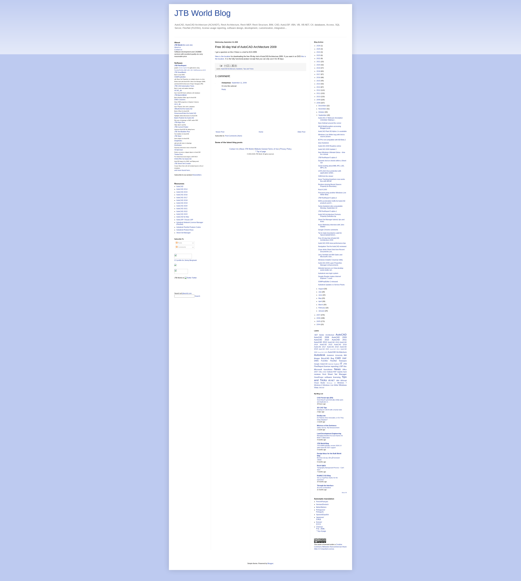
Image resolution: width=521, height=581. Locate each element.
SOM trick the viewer (325, 176)
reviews (317, 374)
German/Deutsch (322, 504)
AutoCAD (179, 186)
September (322, 115)
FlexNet (176, 70)
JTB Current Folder (181, 127)
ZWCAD (321, 387)
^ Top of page (260, 152)
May (320, 298)
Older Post (301, 132)
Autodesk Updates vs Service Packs (331, 285)
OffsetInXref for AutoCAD (183, 109)
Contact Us (233, 149)
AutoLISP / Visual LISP (184, 220)
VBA (337, 380)
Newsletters (197, 175)
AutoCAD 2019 (182, 203)
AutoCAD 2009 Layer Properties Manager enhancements (330, 264)
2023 (319, 55)
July (320, 292)
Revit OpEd (321, 466)
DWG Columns (179, 100)
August (321, 289)
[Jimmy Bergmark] (175, 265)
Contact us (178, 50)
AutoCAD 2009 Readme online (329, 146)
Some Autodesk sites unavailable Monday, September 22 (330, 207)
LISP (341, 366)
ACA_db (177, 104)
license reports (183, 68)
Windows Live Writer (330, 385)
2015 (319, 81)
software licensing (333, 377)
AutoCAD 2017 (182, 198)
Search (197, 296)
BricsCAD (325, 358)
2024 (319, 52)
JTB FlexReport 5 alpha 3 (327, 158)
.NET (316, 335)
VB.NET (331, 380)
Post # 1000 (322, 190)
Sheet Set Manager (183, 233)
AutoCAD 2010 (321, 340)
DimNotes (178, 145)
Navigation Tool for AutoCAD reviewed (332, 246)
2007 (319, 315)
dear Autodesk (323, 143)
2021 (319, 62)
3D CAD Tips (322, 408)
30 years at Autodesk (324, 487)
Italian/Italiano (321, 507)
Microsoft (318, 369)
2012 (319, 90)
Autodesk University (334, 355)
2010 (319, 97)
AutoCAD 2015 (182, 192)
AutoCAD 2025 (323, 352)
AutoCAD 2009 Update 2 (327, 149)
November (322, 109)
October (321, 112)
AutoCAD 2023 (182, 214)
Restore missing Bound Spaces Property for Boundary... (329, 185)
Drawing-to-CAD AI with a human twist (329, 410)
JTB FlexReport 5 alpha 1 (327, 211)
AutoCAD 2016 (182, 195)
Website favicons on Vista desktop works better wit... (330, 269)
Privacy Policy (286, 149)
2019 (319, 68)
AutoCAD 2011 (339, 340)
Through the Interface (325, 486)
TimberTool (178, 154)
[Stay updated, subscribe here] (175, 285)
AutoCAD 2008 (321, 337)
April (320, 301)
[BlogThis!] (228, 65)
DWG (316, 361)
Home (261, 132)
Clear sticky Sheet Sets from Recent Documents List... (331, 250)
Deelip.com (321, 416)
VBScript (343, 380)
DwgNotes (178, 141)
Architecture (329, 335)
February (321, 308)
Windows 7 (342, 383)
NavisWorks (328, 370)
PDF (334, 372)
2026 (319, 46)
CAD (338, 358)
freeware (343, 361)
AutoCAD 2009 (339, 337)
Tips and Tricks (248, 69)
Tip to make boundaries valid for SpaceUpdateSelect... (330, 234)
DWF (344, 358)
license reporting (331, 366)
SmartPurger (318, 377)
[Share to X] (230, 65)
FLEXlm (181, 70)
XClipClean (178, 150)
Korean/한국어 (319, 523)
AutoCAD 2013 (333, 342)
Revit (324, 374)
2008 (319, 103)
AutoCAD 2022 (182, 211)
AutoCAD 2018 (182, 200)
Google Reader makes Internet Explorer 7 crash (329, 277)
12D (191, 70)
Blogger (317, 358)
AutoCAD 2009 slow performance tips (332, 243)
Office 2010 (322, 372)
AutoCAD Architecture (228, 69)
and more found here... (182, 170)
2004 (319, 324)
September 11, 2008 (239, 83)
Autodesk (239, 69)
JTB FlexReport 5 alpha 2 (327, 198)
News (337, 369)
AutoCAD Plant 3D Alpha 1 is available (332, 131)
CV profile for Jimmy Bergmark (185, 260)
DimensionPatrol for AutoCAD (185, 113)
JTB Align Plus (179, 122)
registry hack (342, 372)
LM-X (204, 70)
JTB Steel (177, 136)
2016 (319, 77)
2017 (319, 74)
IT (341, 363)
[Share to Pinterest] (235, 65)
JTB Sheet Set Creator (182, 163)
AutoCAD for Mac (182, 217)
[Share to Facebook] (233, 65)
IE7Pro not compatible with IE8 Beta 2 (332, 140)
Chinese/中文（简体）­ (321, 528)
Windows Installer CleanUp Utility (330, 260)
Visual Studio (319, 383)
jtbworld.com (187, 293)
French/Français (322, 502)
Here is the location (222, 56)
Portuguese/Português (320, 511)
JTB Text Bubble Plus (182, 132)
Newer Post (220, 132)
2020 (319, 65)
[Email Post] (221, 65)
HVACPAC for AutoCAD (183, 159)
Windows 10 (331, 383)
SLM (194, 70)
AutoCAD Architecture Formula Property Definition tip (329, 215)
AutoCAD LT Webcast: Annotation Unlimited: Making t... (330, 119)
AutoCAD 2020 (182, 206)
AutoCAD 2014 (182, 189)
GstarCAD (324, 364)
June (320, 295)
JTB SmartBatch (180, 72)
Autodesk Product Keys (184, 230)
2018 (319, 71)
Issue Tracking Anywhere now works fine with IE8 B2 (331, 180)
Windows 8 (318, 385)
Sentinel (198, 70)
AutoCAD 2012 (320, 342)
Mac (345, 366)
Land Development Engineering (329, 434)
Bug (332, 358)
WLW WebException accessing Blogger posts (329, 127)
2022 (319, 58)
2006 (319, 318)
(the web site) (183, 45)
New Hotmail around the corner (329, 123)
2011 (319, 93)
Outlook (330, 372)
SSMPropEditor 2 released (328, 282)
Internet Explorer (333, 364)
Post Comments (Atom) (233, 136)
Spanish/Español (322, 515)
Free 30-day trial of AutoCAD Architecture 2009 (328, 239)
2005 (319, 321)
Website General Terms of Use (267, 149)
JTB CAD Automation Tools (184, 86)
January (321, 311)
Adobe (321, 335)
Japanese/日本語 (320, 518)
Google (317, 364)
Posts (179, 243)
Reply (224, 89)
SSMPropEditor (180, 77)
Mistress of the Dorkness (326, 426)
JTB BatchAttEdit (180, 95)
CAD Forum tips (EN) (325, 398)
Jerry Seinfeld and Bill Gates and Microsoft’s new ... (330, 256)
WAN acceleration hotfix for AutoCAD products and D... (331, 202)
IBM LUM (187, 70)
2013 (319, 87)
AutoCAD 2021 (182, 209)
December (322, 106)
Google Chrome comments (328, 230)
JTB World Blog (202, 13)
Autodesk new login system (328, 273)
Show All (344, 492)
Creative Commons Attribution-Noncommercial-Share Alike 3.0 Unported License (330, 547)
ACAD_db (178, 90)
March (320, 305)
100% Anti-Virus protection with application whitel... (329, 172)
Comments (181, 247)
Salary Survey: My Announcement (328, 427)
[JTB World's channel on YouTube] (181, 273)
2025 (319, 49)
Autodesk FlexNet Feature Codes (188, 227)
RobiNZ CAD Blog (324, 476)
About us (177, 47)
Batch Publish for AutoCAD (184, 118)
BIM (345, 355)
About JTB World (246, 149)
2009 (319, 100)
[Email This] (225, 65)
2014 (319, 84)
